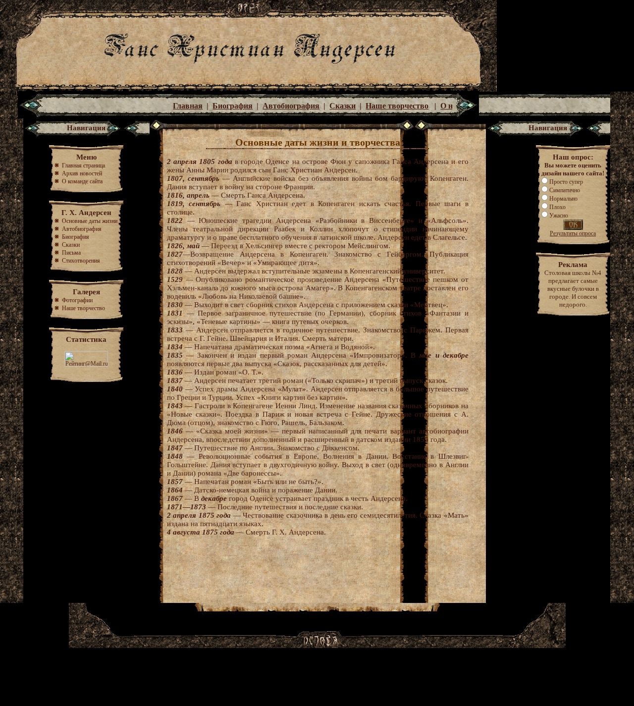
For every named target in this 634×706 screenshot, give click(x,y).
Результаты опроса (573, 233)
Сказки (342, 106)
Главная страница (83, 165)
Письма (71, 252)
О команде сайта (82, 181)
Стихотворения (81, 260)
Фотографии (77, 300)
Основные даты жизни (89, 220)
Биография (232, 106)
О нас (450, 106)
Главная (188, 106)
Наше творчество (397, 106)
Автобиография (291, 106)
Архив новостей (81, 173)
